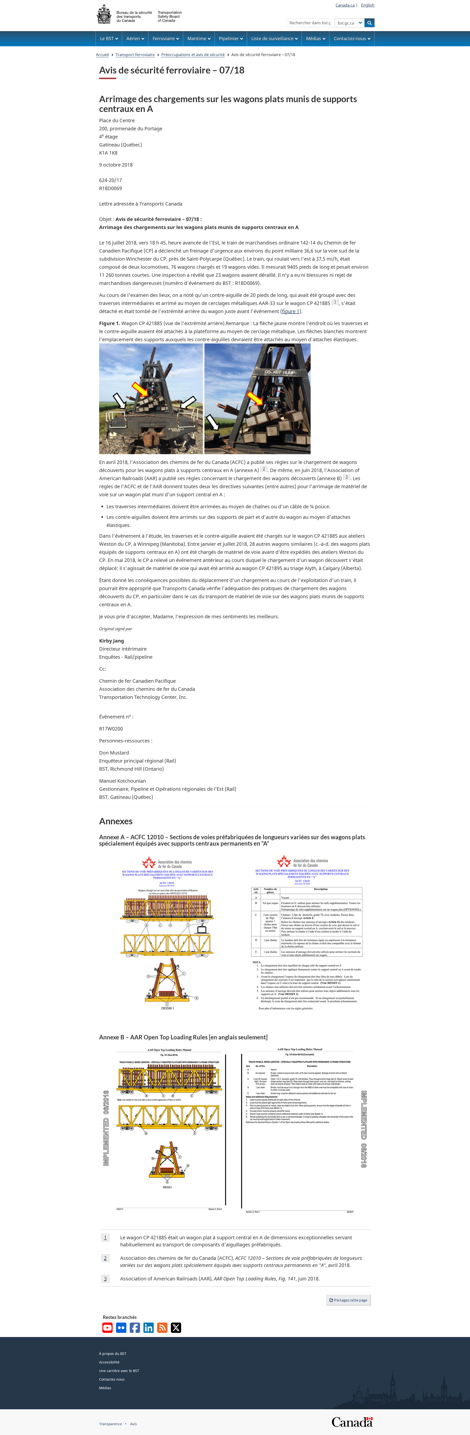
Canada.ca (345, 5)
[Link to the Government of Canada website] (352, 1421)
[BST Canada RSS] (162, 1328)
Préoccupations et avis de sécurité (193, 54)
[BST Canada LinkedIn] (148, 1328)
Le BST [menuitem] (107, 38)
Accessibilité (109, 1362)
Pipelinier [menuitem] (229, 38)
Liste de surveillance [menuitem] (272, 38)
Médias (105, 1388)
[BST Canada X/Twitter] (176, 1328)
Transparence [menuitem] (110, 1424)
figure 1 (290, 311)
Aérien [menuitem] (133, 38)
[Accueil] (139, 13)
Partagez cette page (350, 1300)
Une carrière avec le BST (119, 1370)
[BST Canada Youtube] (107, 1328)
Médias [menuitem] (313, 38)
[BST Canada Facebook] (135, 1328)
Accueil (102, 54)
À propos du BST (112, 1353)
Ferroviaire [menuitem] (164, 38)
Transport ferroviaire (135, 54)
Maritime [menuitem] (197, 38)
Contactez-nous (112, 1379)
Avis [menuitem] (133, 1424)
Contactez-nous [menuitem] (350, 38)
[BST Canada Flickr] (121, 1328)
